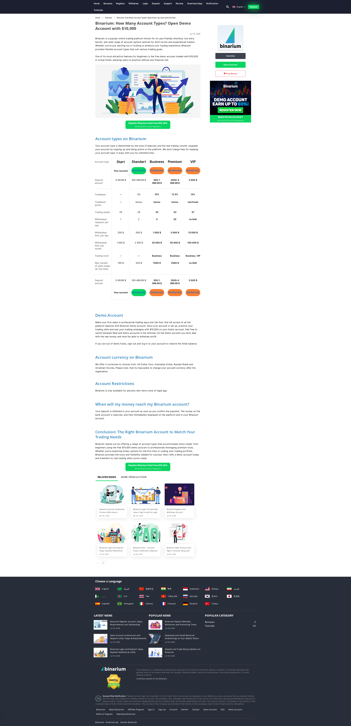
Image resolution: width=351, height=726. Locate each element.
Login (145, 3)
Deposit (156, 3)
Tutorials (98, 10)
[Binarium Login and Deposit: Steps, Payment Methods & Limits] (112, 533)
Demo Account (235, 709)
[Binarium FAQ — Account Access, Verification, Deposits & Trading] (146, 533)
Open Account (230, 64)
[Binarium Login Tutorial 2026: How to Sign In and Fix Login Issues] (146, 495)
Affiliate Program (136, 709)
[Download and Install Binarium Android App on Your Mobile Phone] (155, 638)
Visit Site (230, 56)
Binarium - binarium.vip (106, 722)
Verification (212, 3)
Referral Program (104, 714)
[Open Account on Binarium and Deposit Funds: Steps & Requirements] (100, 638)
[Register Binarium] (230, 97)
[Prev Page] (97, 563)
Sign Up (162, 709)
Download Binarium (126, 714)
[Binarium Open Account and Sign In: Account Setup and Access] (179, 533)
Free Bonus (231, 73)
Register (120, 3)
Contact (195, 709)
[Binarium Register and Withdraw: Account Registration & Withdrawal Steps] (179, 495)
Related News (107, 477)
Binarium (100, 709)
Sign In (151, 709)
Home (97, 3)
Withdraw (134, 3)
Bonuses (108, 3)
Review (179, 3)
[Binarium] (230, 49)
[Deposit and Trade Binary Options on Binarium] (155, 652)
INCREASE (138, 170)
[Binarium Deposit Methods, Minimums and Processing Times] (155, 624)
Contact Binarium (128, 722)
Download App (194, 3)
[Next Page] (103, 563)
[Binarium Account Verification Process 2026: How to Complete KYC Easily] (112, 495)
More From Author (133, 477)
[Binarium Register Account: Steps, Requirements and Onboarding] (100, 624)
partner (184, 709)
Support (168, 3)
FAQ (223, 709)
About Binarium (116, 709)
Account (173, 709)
